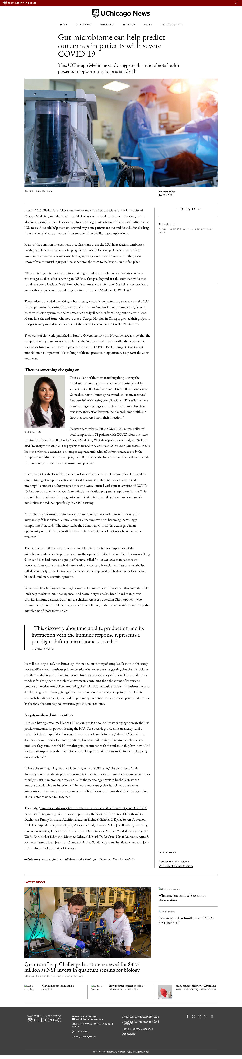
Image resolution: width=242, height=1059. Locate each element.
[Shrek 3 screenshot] (31, 992)
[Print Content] (199, 209)
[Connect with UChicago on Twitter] (200, 1016)
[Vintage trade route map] (188, 888)
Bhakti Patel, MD (54, 210)
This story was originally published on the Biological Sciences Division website (81, 859)
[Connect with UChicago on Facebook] (188, 1016)
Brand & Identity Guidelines (137, 1029)
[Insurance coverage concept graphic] (165, 992)
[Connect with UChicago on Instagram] (193, 1016)
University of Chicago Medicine (176, 865)
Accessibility (129, 1033)
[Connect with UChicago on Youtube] (212, 1016)
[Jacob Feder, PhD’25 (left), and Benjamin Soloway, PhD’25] (87, 922)
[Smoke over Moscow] (98, 992)
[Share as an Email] (193, 209)
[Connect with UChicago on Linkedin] (206, 1016)
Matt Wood (169, 191)
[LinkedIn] (188, 209)
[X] (182, 209)
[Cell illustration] (188, 911)
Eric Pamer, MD (35, 474)
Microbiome (182, 861)
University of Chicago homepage (140, 1016)
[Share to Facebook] (177, 209)
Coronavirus (166, 861)
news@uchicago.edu (84, 1036)
